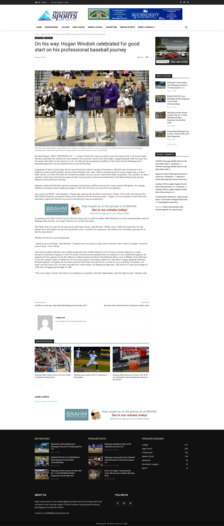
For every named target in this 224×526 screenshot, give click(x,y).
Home (37, 34)
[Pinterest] (65, 63)
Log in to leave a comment (46, 401)
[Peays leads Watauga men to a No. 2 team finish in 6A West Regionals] (160, 133)
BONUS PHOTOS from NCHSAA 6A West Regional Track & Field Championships (65, 459)
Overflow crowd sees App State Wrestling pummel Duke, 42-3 (61, 305)
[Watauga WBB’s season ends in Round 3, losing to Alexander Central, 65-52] (53, 359)
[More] (77, 63)
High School (45, 34)
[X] (187, 2)
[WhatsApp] (71, 63)
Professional (48, 38)
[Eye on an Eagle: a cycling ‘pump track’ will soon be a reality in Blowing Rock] (95, 474)
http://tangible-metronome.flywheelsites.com (70, 321)
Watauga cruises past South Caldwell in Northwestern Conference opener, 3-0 (120, 459)
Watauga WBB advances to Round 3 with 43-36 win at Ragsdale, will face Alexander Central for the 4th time (130, 377)
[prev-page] (36, 386)
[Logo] (58, 15)
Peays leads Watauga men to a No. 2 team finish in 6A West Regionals (178, 133)
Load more (171, 144)
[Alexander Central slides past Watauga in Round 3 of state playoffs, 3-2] (160, 85)
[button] (186, 27)
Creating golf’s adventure (168, 202)
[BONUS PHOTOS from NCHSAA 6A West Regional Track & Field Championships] (160, 98)
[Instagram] (184, 2)
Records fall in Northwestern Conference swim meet (126, 305)
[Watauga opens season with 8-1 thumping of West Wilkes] (92, 359)
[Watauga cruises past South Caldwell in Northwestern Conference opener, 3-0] (95, 461)
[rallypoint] (45, 322)
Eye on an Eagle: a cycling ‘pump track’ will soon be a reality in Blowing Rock (120, 473)
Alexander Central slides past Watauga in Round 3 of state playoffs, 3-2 (177, 85)
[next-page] (40, 386)
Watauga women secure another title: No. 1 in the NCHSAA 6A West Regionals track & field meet (177, 118)
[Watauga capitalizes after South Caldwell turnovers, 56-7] (95, 448)
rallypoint (60, 317)
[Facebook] (180, 2)
